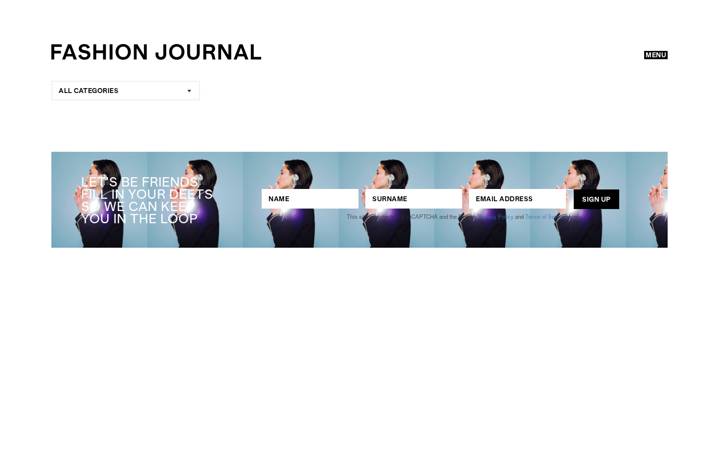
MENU (656, 55)
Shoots (446, 253)
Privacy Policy (495, 216)
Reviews (348, 271)
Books (408, 271)
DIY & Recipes (358, 289)
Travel (275, 289)
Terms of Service (546, 216)
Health (464, 271)
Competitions (294, 253)
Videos (442, 289)
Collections (269, 271)
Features (382, 253)
